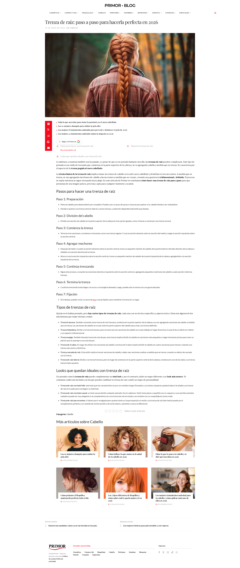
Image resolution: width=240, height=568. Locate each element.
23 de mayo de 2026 (55, 28)
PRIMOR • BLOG (120, 5)
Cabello (102, 13)
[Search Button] (215, 13)
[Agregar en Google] (48, 142)
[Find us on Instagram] (168, 552)
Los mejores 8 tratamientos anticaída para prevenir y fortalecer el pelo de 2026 (92, 130)
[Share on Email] (48, 148)
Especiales (184, 13)
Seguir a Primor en (69, 141)
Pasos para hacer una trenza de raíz (76, 146)
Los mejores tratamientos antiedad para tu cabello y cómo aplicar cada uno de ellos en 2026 (173, 498)
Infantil (156, 13)
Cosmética (54, 13)
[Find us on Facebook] (159, 552)
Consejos (169, 13)
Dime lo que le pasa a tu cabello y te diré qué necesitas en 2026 (171, 455)
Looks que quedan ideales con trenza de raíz (81, 156)
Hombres (128, 13)
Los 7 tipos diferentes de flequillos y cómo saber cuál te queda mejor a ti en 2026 (125, 498)
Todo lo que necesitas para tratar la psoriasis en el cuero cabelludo (87, 122)
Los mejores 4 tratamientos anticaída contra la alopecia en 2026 (85, 133)
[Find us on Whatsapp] (177, 552)
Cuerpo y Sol (71, 13)
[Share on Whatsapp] (48, 136)
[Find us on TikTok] (172, 552)
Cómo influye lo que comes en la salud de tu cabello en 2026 (125, 455)
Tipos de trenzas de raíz (142, 146)
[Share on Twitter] (48, 130)
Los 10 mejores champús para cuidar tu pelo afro (79, 126)
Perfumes (114, 13)
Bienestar (142, 13)
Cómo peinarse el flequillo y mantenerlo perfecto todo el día (74, 496)
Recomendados (67, 150)
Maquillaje (87, 13)
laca (94, 299)
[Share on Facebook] (48, 124)
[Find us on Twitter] (163, 552)
